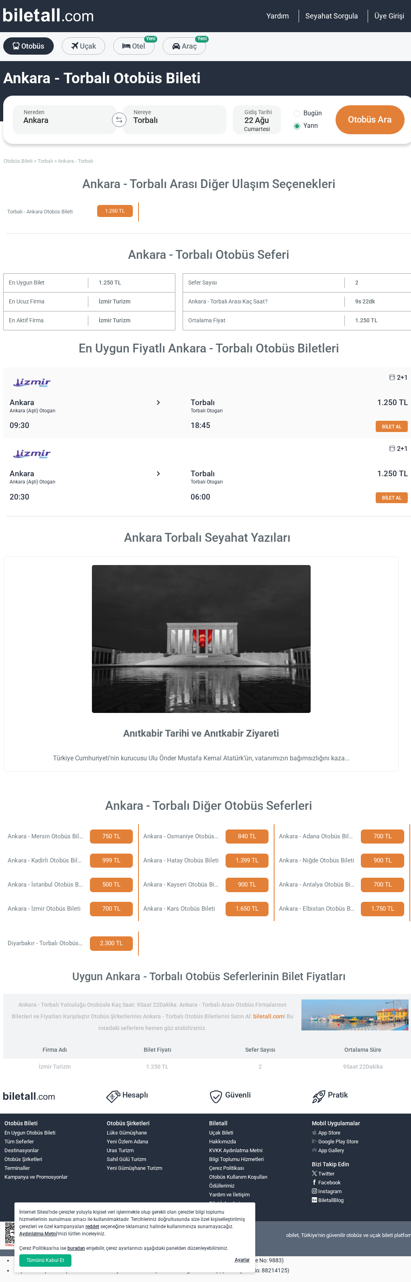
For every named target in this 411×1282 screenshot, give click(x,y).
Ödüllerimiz (221, 1186)
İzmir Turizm (114, 301)
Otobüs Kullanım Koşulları (238, 1177)
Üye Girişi (389, 16)
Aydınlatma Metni (38, 1234)
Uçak (87, 46)
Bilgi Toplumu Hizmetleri (236, 1159)
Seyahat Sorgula (331, 16)
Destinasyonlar (21, 1150)
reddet (92, 1226)
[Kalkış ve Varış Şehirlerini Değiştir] (119, 120)
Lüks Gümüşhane (127, 1133)
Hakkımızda (222, 1142)
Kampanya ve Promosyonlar (35, 1177)
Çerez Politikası (226, 1168)
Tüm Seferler (19, 1142)
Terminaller (17, 1168)
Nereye (142, 112)
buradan (76, 1248)
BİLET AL (391, 427)
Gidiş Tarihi (258, 112)
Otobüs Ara (370, 120)
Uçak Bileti (221, 1133)
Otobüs (32, 46)
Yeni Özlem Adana (127, 1142)
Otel (142, 43)
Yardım (278, 16)
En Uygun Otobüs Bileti (29, 1133)
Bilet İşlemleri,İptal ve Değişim (227, 1206)
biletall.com (268, 1016)
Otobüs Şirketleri (23, 1159)
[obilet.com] (48, 22)
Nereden (34, 112)
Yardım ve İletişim (229, 1195)
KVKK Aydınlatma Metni (235, 1150)
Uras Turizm (120, 1150)
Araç (193, 43)
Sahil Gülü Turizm (126, 1159)
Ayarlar (242, 1260)
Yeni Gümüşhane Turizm (134, 1168)
